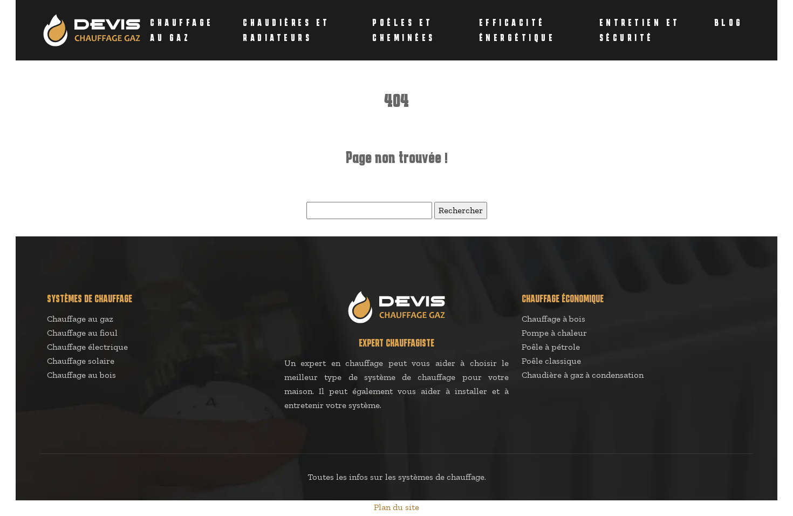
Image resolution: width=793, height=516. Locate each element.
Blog (728, 23)
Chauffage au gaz (182, 30)
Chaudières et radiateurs (286, 30)
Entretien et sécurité (639, 30)
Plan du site (396, 507)
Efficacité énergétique (517, 30)
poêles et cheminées (403, 30)
